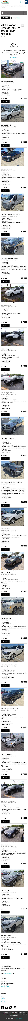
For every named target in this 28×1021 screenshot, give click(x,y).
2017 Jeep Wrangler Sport (7, 349)
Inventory (3, 998)
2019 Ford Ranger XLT (6, 935)
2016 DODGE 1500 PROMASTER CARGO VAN (10, 214)
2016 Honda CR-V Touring (6, 573)
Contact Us (3, 1001)
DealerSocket (12, 1013)
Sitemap (20, 1018)
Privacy (17, 1018)
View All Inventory (14, 57)
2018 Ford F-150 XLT (5, 529)
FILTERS (6, 17)
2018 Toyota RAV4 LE (6, 305)
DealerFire (3, 1013)
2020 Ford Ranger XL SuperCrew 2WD (9, 709)
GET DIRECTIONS (5, 986)
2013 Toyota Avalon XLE (6, 754)
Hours (13, 973)
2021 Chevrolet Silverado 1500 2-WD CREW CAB (11, 482)
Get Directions (4, 970)
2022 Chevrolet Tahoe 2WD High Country (10, 258)
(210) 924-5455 (7, 973)
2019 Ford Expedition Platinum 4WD (9, 665)
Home (2, 6)
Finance (2, 1000)
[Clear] (18, 17)
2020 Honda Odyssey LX (6, 845)
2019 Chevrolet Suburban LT (7, 438)
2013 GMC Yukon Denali (6, 618)
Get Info (5, 101)
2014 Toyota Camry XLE (6, 169)
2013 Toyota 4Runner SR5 (7, 81)
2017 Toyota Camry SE (6, 125)
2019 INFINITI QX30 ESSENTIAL (7, 393)
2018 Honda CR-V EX (5, 890)
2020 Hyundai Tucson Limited (7, 801)
